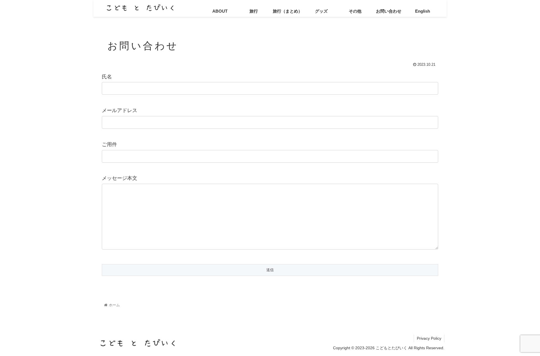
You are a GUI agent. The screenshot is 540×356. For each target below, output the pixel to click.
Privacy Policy (429, 338)
